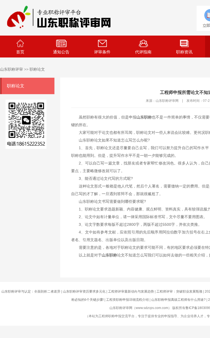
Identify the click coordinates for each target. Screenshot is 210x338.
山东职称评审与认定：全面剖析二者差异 (30, 291)
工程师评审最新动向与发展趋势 (131, 291)
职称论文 (37, 69)
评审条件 (102, 52)
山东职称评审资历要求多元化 (84, 291)
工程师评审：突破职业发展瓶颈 (179, 291)
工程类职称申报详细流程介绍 (127, 300)
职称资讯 (184, 52)
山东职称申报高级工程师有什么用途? (178, 300)
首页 (20, 52)
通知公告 (61, 52)
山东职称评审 (11, 69)
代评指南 (143, 52)
